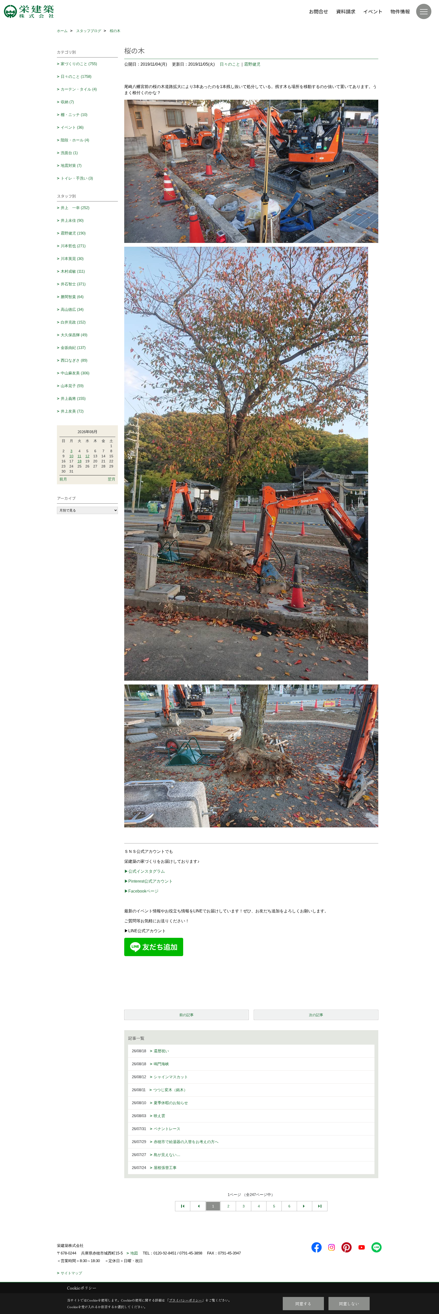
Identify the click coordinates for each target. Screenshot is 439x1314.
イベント (373, 11)
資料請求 (345, 11)
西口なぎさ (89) (74, 360)
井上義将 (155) (73, 398)
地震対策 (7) (71, 165)
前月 (63, 479)
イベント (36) (72, 127)
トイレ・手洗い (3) (77, 178)
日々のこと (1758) (76, 76)
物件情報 (400, 11)
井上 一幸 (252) (75, 208)
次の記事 (316, 1015)
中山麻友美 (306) (75, 373)
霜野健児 (252, 64)
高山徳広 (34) (72, 309)
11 (79, 456)
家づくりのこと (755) (79, 64)
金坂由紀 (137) (73, 347)
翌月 (111, 479)
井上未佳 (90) (72, 220)
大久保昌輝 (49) (74, 335)
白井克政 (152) (73, 322)
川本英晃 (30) (72, 258)
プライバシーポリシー (185, 1300)
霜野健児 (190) (73, 233)
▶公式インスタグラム (144, 871)
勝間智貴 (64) (72, 297)
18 (79, 461)
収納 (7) (67, 102)
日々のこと (230, 64)
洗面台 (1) (69, 153)
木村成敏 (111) (73, 271)
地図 (134, 1253)
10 (71, 456)
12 (87, 456)
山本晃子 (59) (72, 386)
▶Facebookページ (141, 891)
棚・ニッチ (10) (74, 114)
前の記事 (186, 1015)
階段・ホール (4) (75, 140)
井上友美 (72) (72, 411)
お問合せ (318, 11)
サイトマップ (71, 1273)
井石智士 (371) (73, 284)
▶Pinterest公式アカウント (148, 881)
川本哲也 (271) (73, 246)
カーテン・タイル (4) (79, 89)
